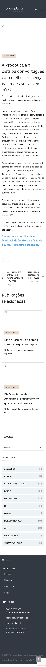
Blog (6, 592)
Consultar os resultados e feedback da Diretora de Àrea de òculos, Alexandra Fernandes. (22, 240)
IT (5, 505)
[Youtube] (28, 641)
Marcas (7, 574)
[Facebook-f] (5, 641)
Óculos (7, 528)
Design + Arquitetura (15, 483)
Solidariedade (11, 535)
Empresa (8, 580)
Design (7, 476)
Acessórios (9, 468)
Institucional (9, 56)
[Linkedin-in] (12, 641)
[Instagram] (20, 641)
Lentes (7, 513)
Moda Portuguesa (13, 520)
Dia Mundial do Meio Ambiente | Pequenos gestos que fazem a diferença (21, 398)
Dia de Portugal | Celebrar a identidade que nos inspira (21, 341)
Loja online (9, 586)
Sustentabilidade (13, 543)
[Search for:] (23, 447)
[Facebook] (4, 260)
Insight (7, 491)
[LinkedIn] (8, 260)
